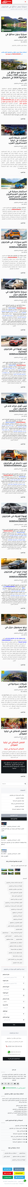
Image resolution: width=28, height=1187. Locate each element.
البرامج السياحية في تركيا (16, 932)
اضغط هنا (8, 54)
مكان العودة (5, 980)
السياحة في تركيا (21, 1131)
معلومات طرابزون (20, 798)
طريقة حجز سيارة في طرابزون (15, 886)
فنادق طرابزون (19, 929)
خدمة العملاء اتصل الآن (14, 1058)
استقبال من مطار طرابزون (16, 942)
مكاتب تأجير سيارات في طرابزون (17, 795)
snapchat (20, 1173)
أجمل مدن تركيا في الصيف (16, 899)
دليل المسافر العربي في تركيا (17, 803)
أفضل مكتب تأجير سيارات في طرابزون (13, 906)
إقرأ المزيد (23, 119)
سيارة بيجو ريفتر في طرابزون (20, 1109)
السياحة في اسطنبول (17, 912)
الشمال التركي (8, 936)
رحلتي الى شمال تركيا (17, 956)
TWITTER (8, 1169)
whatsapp (8, 1177)
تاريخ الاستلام (6, 986)
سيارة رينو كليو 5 (23, 1107)
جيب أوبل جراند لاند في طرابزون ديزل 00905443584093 (15, 409)
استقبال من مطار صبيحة (16, 949)
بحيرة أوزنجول (5, 932)
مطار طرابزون (19, 939)
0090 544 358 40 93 (14, 1047)
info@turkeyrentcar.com (14, 1054)
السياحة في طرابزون (18, 40)
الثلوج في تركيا (4, 856)
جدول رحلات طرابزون (17, 962)
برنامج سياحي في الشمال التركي (15, 959)
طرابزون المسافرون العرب (16, 892)
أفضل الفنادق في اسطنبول (16, 922)
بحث (14, 1024)
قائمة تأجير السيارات (22, 1115)
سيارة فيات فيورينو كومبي (20, 1111)
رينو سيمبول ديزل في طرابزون (15, 952)
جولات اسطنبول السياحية (18, 809)
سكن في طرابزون (18, 936)
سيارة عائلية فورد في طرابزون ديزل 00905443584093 (16, 294)
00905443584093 (16, 54)
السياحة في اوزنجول (17, 919)
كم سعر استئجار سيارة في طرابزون (14, 882)
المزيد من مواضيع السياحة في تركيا (14, 861)
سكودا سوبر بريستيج (21, 1105)
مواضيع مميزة (14, 818)
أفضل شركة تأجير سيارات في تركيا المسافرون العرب (17, 141)
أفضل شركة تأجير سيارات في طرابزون (13, 902)
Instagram (19, 1169)
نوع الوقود (5, 1011)
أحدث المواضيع (14, 815)
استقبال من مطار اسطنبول (15, 946)
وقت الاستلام (6, 999)
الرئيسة (25, 9)
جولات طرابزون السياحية (18, 801)
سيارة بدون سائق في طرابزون (15, 889)
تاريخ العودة (5, 993)
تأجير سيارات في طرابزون (16, 909)
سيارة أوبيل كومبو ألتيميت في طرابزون (17, 1113)
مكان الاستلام (6, 974)
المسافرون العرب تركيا (17, 896)
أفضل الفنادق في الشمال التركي (15, 926)
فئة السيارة (5, 1005)
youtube (8, 1173)
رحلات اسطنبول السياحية (19, 1142)
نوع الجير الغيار (6, 1017)
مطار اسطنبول (9, 939)
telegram (20, 1177)
